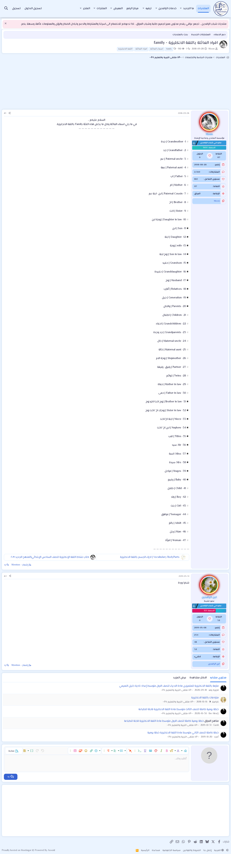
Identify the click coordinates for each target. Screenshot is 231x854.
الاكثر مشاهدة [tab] (198, 678)
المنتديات (203, 8)
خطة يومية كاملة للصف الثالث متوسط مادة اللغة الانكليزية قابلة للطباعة (178, 709)
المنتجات (102, 8)
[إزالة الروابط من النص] (130, 750)
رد (5, 565)
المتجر (86, 8)
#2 (5, 576)
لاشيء (197, 656)
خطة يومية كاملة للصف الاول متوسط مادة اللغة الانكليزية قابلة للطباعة (164, 721)
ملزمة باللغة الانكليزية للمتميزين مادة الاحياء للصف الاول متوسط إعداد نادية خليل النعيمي (169, 686)
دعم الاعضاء (220, 35)
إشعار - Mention (20, 565)
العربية (217, 850)
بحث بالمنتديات (180, 35)
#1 (5, 113)
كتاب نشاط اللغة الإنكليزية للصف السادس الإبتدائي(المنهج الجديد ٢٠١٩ (50, 557)
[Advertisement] (115, 85)
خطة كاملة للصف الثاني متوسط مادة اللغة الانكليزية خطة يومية (183, 733)
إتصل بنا (207, 850)
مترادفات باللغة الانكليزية (205, 698)
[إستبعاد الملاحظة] (6, 24)
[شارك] (9, 113)
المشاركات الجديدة (200, 35)
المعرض (118, 8)
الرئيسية (145, 850)
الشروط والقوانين (192, 850)
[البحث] (6, 9)
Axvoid (51, 850)
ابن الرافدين (214, 664)
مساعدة (156, 850)
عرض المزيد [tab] (179, 678)
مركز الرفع (132, 8)
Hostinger (26, 850)
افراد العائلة (141, 49)
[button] (181, 9)
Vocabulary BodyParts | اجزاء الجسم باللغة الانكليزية (149, 557)
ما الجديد (188, 8)
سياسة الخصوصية (171, 850)
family (169, 49)
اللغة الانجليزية (125, 49)
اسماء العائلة (156, 49)
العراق (197, 193)
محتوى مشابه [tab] (218, 678)
